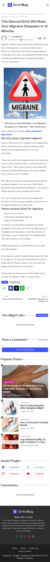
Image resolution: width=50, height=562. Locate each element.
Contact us (33, 548)
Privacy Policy (25, 551)
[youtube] (25, 536)
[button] (47, 4)
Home (3, 14)
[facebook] (16, 536)
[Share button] (27, 288)
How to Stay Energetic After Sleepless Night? (32, 406)
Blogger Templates (21, 555)
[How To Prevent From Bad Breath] (10, 424)
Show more (42, 315)
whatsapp (39, 467)
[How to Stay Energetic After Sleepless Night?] (10, 407)
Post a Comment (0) (25, 350)
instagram (14, 473)
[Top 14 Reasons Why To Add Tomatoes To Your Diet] (10, 441)
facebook (14, 467)
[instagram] (29, 536)
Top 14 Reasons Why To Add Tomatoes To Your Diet (33, 440)
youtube (39, 473)
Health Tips (12, 14)
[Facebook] (10, 288)
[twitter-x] (21, 536)
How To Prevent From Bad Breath (34, 423)
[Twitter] (16, 288)
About (23, 548)
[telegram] (33, 536)
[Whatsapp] (22, 288)
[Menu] (3, 4)
